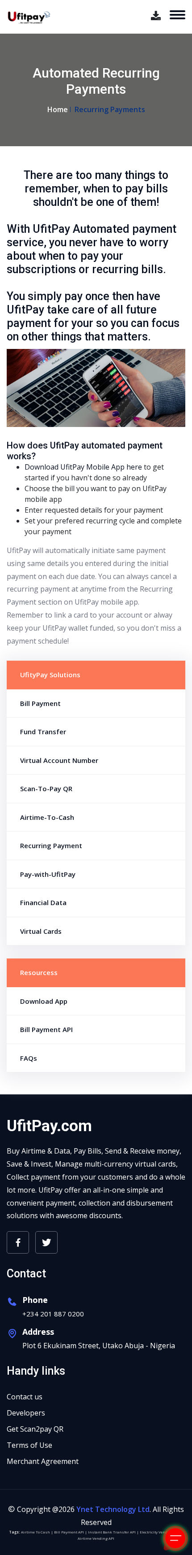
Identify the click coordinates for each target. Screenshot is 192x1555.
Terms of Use (29, 1445)
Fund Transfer (43, 731)
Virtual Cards (41, 931)
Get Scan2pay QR (35, 1429)
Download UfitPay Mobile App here (83, 467)
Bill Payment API (46, 1029)
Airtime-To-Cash (47, 817)
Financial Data (43, 902)
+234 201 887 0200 (53, 1313)
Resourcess (39, 972)
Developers (26, 1413)
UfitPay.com (49, 1126)
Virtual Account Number (59, 760)
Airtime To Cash (35, 1531)
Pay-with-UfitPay (47, 874)
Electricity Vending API (160, 1531)
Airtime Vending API (96, 1538)
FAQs (28, 1058)
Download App (43, 1001)
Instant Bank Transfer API (112, 1531)
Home (57, 109)
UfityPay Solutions (50, 674)
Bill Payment (40, 703)
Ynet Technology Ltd (113, 1509)
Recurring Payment (51, 845)
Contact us (24, 1397)
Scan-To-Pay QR (46, 788)
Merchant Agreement (43, 1461)
